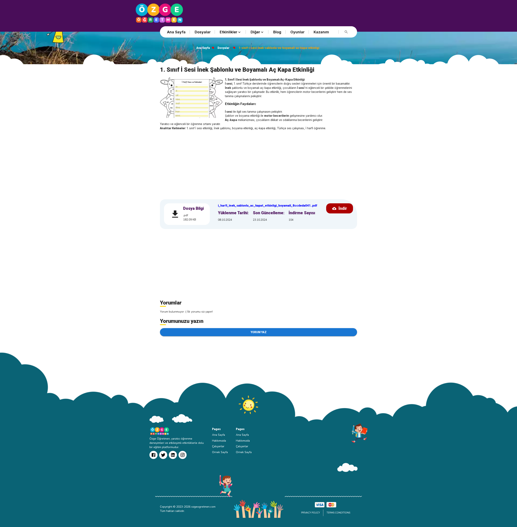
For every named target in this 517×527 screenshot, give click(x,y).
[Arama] (346, 32)
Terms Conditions (338, 512)
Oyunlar (297, 32)
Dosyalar (203, 32)
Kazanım (321, 32)
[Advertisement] (258, 162)
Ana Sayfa (176, 32)
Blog (277, 32)
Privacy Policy (310, 512)
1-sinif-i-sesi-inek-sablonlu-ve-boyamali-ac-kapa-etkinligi (279, 47)
